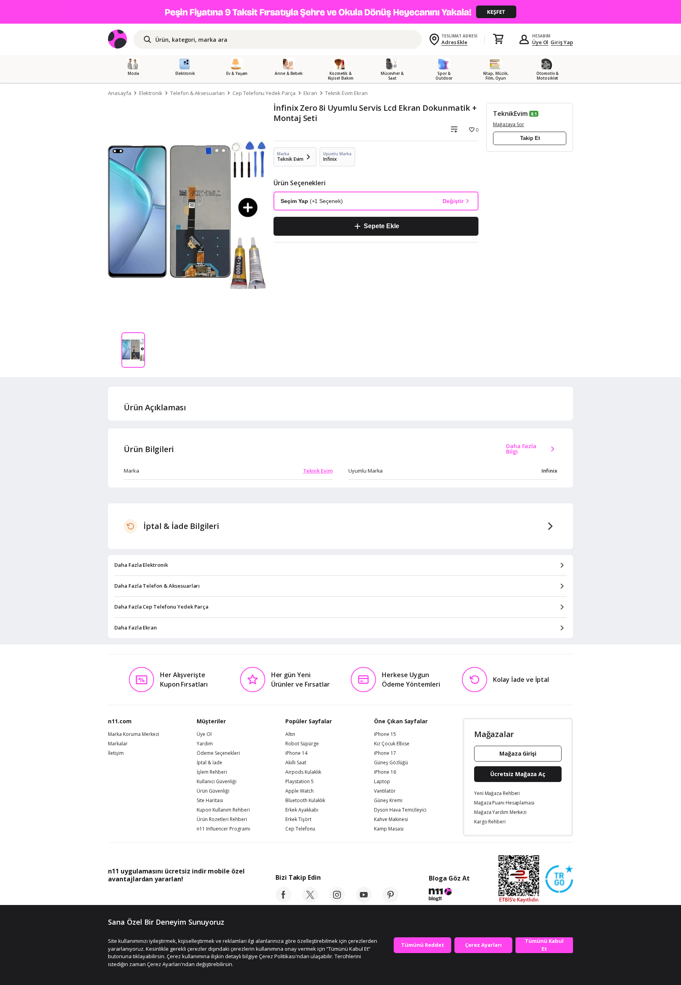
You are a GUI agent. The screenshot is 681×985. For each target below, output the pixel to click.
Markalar (118, 744)
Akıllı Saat (295, 763)
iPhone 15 (385, 734)
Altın (290, 734)
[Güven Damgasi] (559, 879)
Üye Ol (540, 42)
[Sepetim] (498, 39)
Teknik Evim (318, 470)
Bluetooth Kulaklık (305, 800)
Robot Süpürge (302, 744)
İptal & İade (209, 763)
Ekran (310, 93)
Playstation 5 (299, 781)
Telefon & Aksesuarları (197, 93)
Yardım (205, 744)
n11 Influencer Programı (223, 829)
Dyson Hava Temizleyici (400, 810)
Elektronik (151, 93)
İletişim (116, 753)
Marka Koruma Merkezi (133, 734)
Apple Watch (299, 791)
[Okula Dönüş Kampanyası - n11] (340, 12)
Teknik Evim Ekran (346, 93)
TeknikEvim (510, 113)
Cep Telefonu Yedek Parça (264, 93)
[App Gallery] (226, 896)
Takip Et (530, 138)
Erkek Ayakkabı (301, 810)
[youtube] (364, 900)
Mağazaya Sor (508, 124)
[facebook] (283, 900)
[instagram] (337, 900)
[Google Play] (181, 896)
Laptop (382, 781)
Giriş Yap (562, 42)
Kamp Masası (389, 829)
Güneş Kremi (388, 800)
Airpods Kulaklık (303, 772)
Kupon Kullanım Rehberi (223, 810)
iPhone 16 (385, 772)
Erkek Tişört (298, 819)
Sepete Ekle (381, 226)
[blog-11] (449, 895)
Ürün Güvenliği (213, 791)
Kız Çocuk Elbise (391, 744)
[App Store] (132, 896)
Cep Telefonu (300, 829)
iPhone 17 (385, 753)
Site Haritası (210, 800)
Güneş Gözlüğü (391, 763)
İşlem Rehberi (212, 772)
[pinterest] (390, 900)
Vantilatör (385, 791)
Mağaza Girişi (517, 753)
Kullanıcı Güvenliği (216, 781)
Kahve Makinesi (391, 819)
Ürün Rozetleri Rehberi (222, 819)
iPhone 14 (296, 753)
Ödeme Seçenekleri (218, 753)
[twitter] (310, 900)
